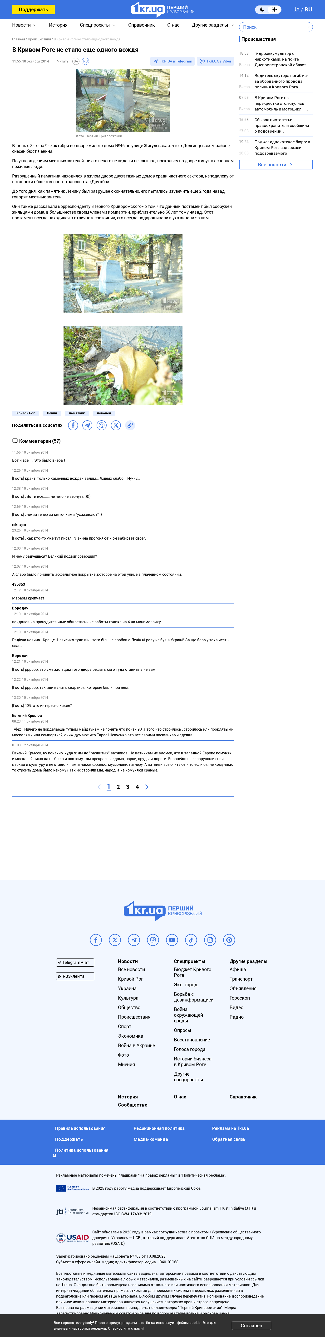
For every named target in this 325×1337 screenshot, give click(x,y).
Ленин (52, 413)
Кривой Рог (25, 413)
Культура (128, 998)
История (58, 25)
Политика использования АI (80, 1153)
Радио (237, 1017)
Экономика (130, 1036)
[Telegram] (87, 425)
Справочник (141, 25)
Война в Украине (136, 1045)
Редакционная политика (159, 1128)
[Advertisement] (123, 834)
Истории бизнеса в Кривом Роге (193, 1061)
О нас (173, 25)
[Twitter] (116, 425)
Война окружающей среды (188, 1015)
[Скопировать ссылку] (130, 425)
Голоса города (190, 1049)
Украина (127, 988)
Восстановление (192, 1040)
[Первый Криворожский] (162, 9)
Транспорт (241, 979)
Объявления (243, 988)
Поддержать (33, 9)
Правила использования (80, 1128)
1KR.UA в (176, 61)
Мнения (126, 1064)
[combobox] (272, 27)
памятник (77, 413)
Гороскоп (240, 998)
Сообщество (133, 1105)
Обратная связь (229, 1139)
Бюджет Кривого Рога (192, 972)
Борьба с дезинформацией (193, 997)
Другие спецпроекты (188, 1077)
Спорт (124, 1026)
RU (308, 9)
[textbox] (272, 27)
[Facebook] (73, 425)
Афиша (238, 969)
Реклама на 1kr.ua (230, 1128)
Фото (123, 1055)
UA (296, 9)
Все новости (272, 165)
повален (104, 413)
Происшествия (134, 1017)
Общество (129, 1007)
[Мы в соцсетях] (96, 940)
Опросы (182, 1030)
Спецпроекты (95, 25)
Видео (236, 1007)
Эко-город (185, 984)
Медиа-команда (151, 1139)
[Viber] (102, 425)
